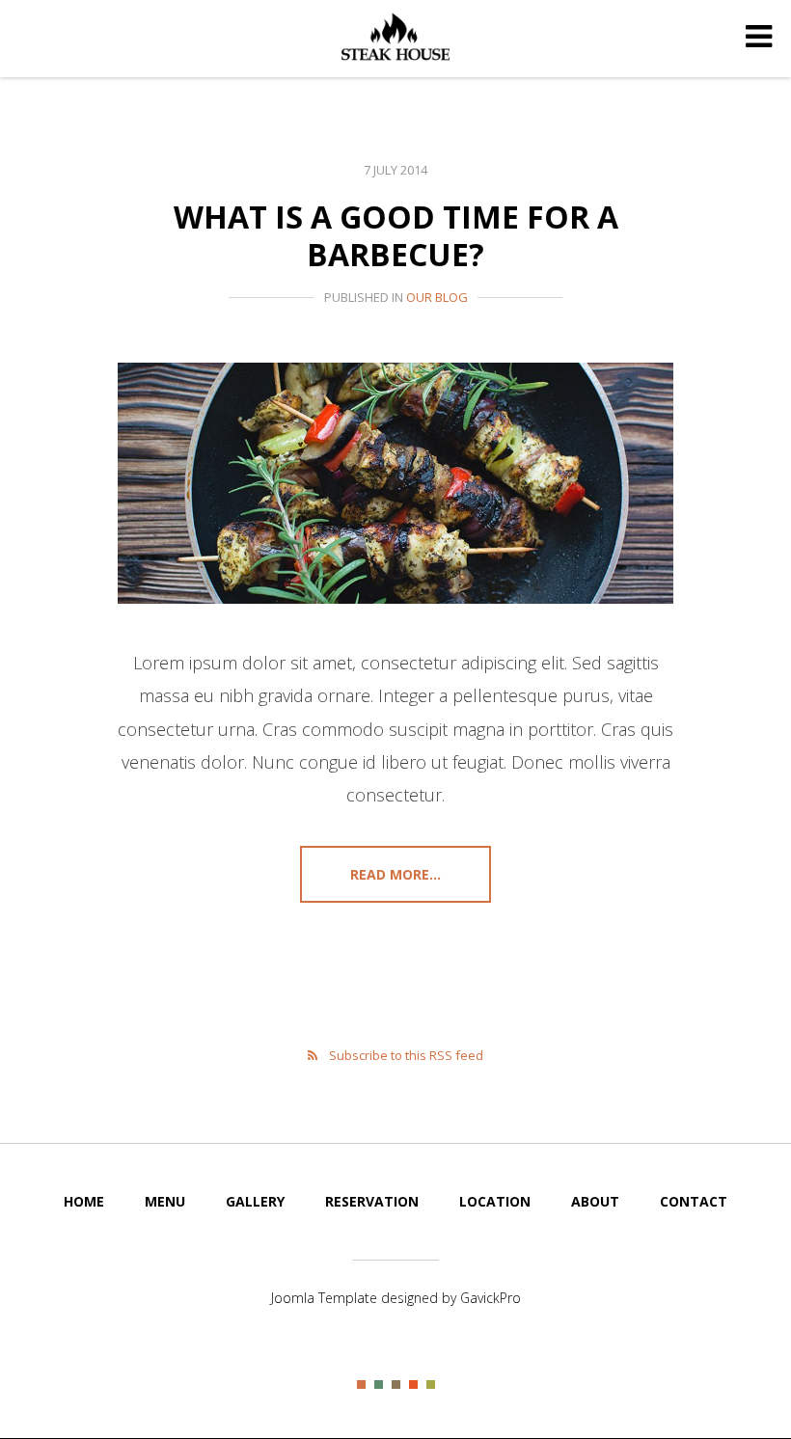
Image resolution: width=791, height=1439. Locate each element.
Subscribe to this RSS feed (406, 1055)
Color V (430, 1384)
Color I (361, 1384)
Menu (165, 1201)
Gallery (255, 1201)
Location (495, 1201)
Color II (378, 1384)
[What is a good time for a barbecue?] (395, 483)
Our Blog (437, 297)
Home (84, 1201)
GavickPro (490, 1298)
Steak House (395, 36)
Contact (693, 1201)
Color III (396, 1384)
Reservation (372, 1201)
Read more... (395, 874)
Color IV (413, 1384)
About (595, 1201)
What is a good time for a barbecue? (396, 235)
